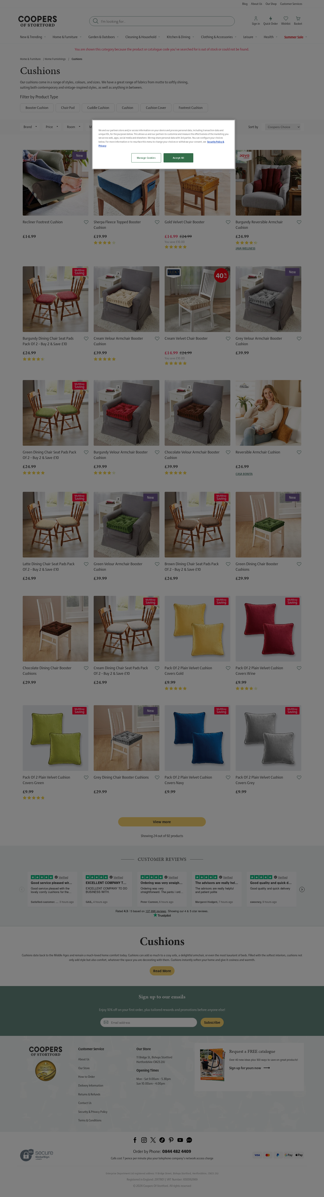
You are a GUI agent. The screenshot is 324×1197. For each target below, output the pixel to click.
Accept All (178, 158)
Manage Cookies (146, 158)
